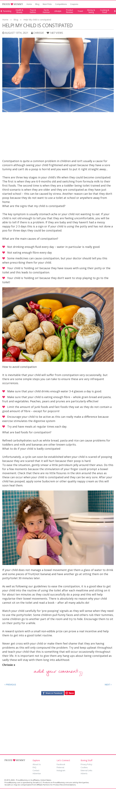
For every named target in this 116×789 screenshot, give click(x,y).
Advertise (37, 773)
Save (71, 692)
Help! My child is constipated (37, 19)
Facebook (61, 764)
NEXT (108, 684)
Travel (80, 11)
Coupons (74, 4)
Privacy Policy (86, 764)
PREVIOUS (10, 684)
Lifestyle (57, 11)
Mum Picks (47, 4)
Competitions (61, 4)
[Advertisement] (58, 136)
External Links (86, 770)
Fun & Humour (46, 11)
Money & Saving (91, 11)
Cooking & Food (104, 11)
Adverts (84, 773)
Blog (37, 4)
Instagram (61, 770)
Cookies (84, 767)
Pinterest (60, 767)
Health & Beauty (19, 11)
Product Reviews (69, 11)
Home (29, 4)
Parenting (7, 11)
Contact (36, 770)
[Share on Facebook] (52, 693)
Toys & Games (33, 11)
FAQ (34, 767)
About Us (37, 764)
